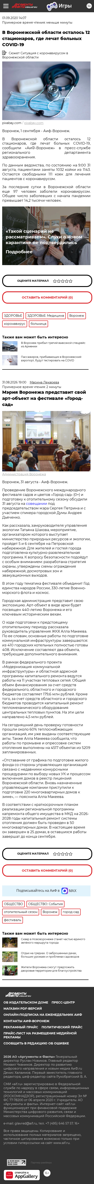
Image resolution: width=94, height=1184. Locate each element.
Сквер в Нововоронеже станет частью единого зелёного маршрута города (53, 940)
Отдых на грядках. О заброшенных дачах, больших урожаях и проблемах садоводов (50, 954)
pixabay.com (34, 123)
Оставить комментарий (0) (47, 297)
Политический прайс (62, 1027)
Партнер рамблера (41, 1162)
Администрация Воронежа (24, 474)
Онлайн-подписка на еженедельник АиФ (42, 1015)
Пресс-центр (63, 1002)
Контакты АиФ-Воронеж (26, 1021)
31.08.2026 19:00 (14, 382)
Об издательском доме (25, 1002)
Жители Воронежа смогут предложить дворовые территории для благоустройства (51, 968)
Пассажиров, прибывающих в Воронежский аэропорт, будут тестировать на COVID (51, 358)
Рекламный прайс (20, 1027)
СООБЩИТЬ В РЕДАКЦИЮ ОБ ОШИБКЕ (36, 1043)
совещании (36, 504)
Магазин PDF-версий (22, 1009)
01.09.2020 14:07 (14, 18)
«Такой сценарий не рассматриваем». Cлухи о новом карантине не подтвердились (44, 237)
